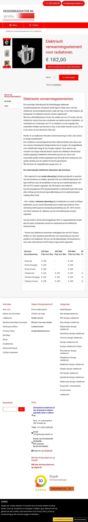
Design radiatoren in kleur (71, 346)
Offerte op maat (38, 314)
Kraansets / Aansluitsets (70, 386)
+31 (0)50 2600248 (45, 427)
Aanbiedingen (66, 309)
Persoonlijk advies (39, 309)
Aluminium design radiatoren (72, 333)
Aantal (48, 77)
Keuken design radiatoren (71, 369)
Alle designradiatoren (69, 314)
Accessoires (65, 390)
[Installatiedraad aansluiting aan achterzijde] (7, 64)
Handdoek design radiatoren (72, 377)
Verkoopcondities (10, 327)
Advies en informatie (11, 314)
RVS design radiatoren (69, 318)
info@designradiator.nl (43, 434)
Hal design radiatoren (69, 373)
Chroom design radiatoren (71, 338)
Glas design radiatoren (69, 322)
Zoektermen (8, 344)
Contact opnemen (10, 352)
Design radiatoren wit (69, 342)
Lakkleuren (7, 318)
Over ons (6, 309)
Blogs (5, 339)
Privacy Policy (9, 331)
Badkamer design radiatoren (72, 364)
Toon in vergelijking (53, 85)
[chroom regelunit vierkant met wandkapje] (7, 53)
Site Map (6, 335)
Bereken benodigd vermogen (15, 322)
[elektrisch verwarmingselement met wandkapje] (7, 42)
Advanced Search (10, 348)
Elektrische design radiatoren (72, 382)
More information (80, 519)
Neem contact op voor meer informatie (64, 67)
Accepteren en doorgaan (63, 519)
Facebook (48, 451)
